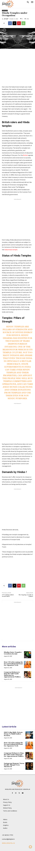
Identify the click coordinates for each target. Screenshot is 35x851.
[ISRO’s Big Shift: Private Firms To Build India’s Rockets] (29, 735)
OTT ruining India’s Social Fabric (8, 595)
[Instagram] (16, 793)
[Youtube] (22, 793)
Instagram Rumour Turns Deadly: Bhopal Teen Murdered (14, 765)
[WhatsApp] (23, 23)
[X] (14, 23)
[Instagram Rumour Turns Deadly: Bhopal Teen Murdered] (29, 766)
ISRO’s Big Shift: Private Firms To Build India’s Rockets (13, 734)
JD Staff (6, 19)
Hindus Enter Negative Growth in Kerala (13, 653)
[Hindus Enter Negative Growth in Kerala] (27, 654)
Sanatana (4, 10)
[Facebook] (10, 23)
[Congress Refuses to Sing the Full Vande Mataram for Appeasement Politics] (27, 674)
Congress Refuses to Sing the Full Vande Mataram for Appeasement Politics (12, 674)
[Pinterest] (19, 23)
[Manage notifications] (30, 846)
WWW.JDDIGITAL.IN (8, 843)
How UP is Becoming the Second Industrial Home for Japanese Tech (13, 663)
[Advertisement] (17, 68)
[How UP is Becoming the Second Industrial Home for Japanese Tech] (27, 664)
